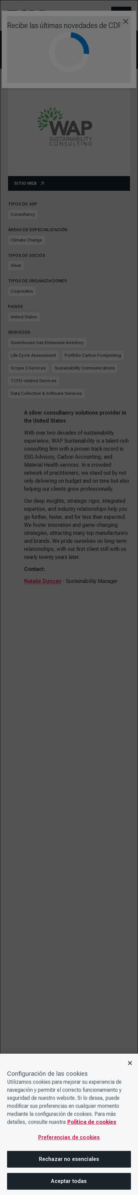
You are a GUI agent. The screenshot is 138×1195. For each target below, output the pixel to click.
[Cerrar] (130, 1063)
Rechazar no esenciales (69, 1159)
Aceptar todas (69, 1181)
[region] (69, 1124)
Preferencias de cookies (69, 1137)
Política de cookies (91, 1122)
